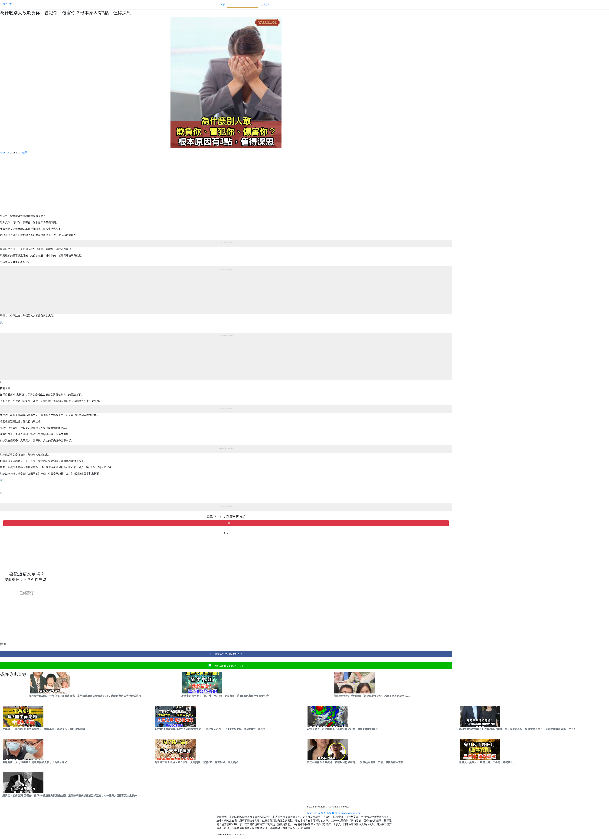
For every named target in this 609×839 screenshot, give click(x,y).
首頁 (222, 4)
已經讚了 (27, 593)
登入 (266, 4)
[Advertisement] (95, 186)
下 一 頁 (226, 523)
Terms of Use (313, 813)
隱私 (323, 813)
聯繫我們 (332, 813)
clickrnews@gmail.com (349, 813)
